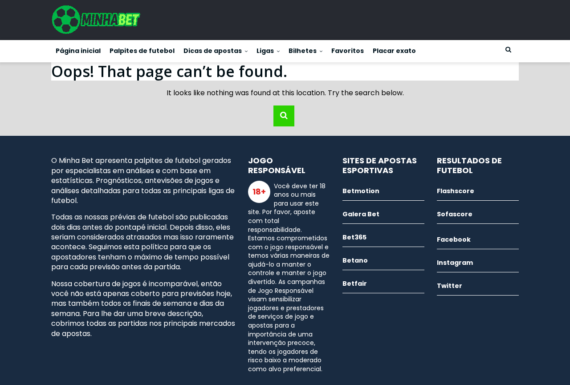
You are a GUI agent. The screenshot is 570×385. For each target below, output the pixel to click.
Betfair (354, 283)
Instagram (455, 262)
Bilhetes (303, 50)
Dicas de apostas (212, 50)
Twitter (449, 285)
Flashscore (455, 190)
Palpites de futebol (142, 50)
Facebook (454, 239)
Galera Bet (360, 214)
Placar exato (394, 50)
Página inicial (78, 50)
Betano (355, 260)
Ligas (265, 50)
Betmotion (360, 190)
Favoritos (347, 50)
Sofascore (454, 214)
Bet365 (354, 237)
